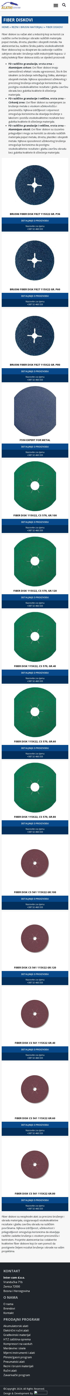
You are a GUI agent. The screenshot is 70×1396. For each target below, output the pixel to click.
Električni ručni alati (16, 1330)
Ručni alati (10, 1370)
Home (5, 27)
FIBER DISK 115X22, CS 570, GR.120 (35, 590)
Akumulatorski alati (15, 1326)
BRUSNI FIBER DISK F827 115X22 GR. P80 (35, 364)
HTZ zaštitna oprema (17, 1339)
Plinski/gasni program (17, 1357)
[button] (56, 5)
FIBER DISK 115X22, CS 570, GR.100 (35, 515)
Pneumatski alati (14, 1362)
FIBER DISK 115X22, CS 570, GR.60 (35, 741)
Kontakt (8, 1313)
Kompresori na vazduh (17, 1344)
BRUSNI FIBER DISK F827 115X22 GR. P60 (35, 289)
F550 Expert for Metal (35, 440)
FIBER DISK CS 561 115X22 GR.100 (35, 892)
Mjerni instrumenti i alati (19, 1353)
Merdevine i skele (14, 1348)
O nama (8, 1304)
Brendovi (9, 1308)
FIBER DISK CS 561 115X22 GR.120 (35, 967)
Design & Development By (18, 1393)
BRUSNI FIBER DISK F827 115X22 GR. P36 (35, 214)
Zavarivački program (16, 1375)
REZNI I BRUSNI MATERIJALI (27, 27)
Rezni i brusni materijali (18, 1366)
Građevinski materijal (16, 1335)
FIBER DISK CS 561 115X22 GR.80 (35, 1193)
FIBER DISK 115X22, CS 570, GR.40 (35, 666)
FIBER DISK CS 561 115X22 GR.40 (35, 1042)
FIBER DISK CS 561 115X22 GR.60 (35, 1118)
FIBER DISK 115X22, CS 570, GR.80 (35, 816)
